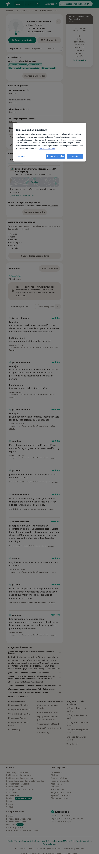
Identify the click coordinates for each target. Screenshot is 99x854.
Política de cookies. (47, 149)
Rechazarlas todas (55, 156)
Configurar (20, 156)
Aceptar (75, 156)
